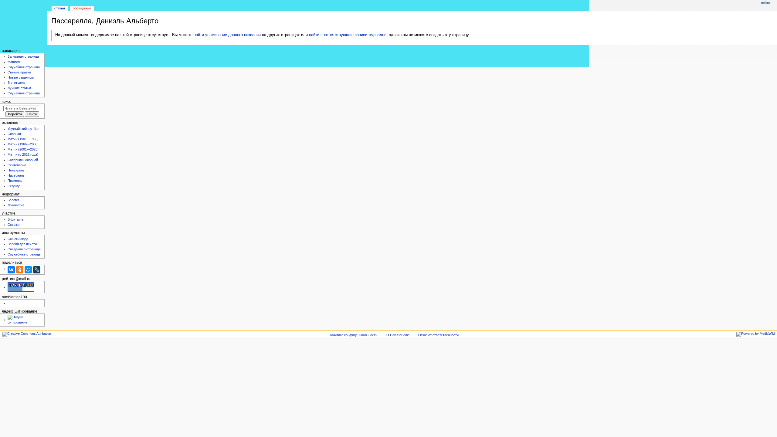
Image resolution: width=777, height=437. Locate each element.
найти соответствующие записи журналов (347, 35)
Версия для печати (22, 244)
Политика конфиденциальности (353, 335)
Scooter (13, 200)
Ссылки (13, 224)
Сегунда (14, 186)
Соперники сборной (23, 160)
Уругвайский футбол (23, 128)
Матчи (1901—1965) (23, 139)
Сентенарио (17, 165)
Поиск (6, 101)
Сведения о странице (24, 249)
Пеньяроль (16, 170)
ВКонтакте (15, 219)
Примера (15, 180)
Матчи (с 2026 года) (23, 154)
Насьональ (16, 175)
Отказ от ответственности (438, 335)
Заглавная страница (23, 56)
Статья (59, 8)
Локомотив (16, 205)
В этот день (16, 82)
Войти (765, 2)
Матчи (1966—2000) (23, 144)
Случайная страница (24, 67)
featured (14, 62)
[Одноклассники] (19, 269)
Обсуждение (82, 8)
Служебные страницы (24, 254)
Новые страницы (21, 77)
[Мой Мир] (28, 269)
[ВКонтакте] (11, 269)
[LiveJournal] (36, 269)
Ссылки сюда (18, 239)
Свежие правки (19, 72)
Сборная (14, 134)
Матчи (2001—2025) (23, 149)
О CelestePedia (397, 335)
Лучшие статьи (19, 88)
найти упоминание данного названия (227, 35)
